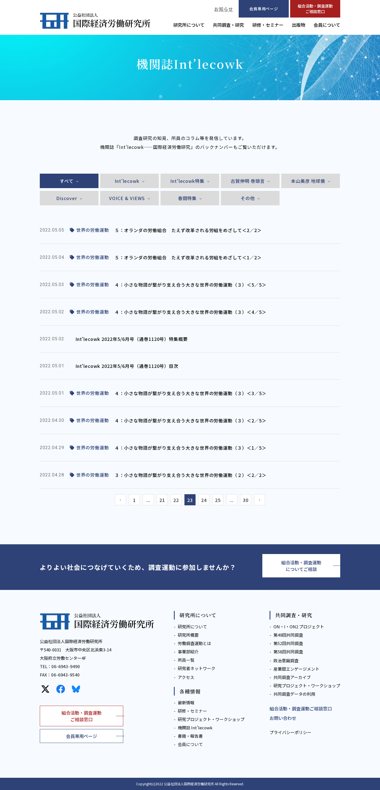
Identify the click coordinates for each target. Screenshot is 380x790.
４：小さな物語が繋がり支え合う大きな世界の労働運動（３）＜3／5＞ (191, 393)
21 (162, 500)
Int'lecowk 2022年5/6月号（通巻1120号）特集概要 (131, 339)
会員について (327, 24)
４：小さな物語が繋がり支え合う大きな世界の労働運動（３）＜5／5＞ (191, 284)
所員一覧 (186, 660)
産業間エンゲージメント (296, 669)
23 (190, 500)
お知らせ (223, 9)
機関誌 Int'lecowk (195, 727)
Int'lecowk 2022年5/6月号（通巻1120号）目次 (127, 366)
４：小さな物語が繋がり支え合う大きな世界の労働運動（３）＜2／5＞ (191, 420)
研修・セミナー (267, 24)
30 (245, 500)
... (148, 500)
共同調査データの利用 (294, 694)
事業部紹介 (188, 651)
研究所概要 (188, 635)
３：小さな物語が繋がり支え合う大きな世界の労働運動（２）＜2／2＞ (191, 475)
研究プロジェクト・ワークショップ (211, 719)
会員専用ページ (81, 736)
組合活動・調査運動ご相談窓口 (315, 8)
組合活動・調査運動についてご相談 (301, 565)
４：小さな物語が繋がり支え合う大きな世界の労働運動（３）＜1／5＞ (191, 447)
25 (218, 500)
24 (204, 500)
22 (176, 500)
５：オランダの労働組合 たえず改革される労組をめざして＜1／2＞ (188, 257)
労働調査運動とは (194, 643)
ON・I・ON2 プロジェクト (298, 626)
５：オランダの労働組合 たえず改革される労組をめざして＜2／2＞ (188, 230)
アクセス (186, 677)
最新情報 (186, 702)
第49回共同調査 (288, 635)
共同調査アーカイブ (292, 677)
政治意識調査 (285, 660)
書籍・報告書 (190, 736)
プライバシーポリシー (290, 732)
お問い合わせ (283, 718)
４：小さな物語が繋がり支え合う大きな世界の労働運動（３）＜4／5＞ (191, 312)
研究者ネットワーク (196, 668)
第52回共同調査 (288, 643)
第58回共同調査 (288, 651)
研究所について (188, 24)
